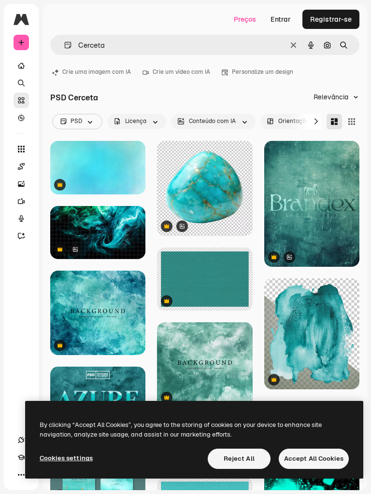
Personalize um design (262, 72)
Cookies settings (66, 458)
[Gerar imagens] (21, 184)
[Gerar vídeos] (21, 201)
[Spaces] (21, 166)
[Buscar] (21, 83)
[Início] (21, 65)
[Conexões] (21, 440)
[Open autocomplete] (64, 45)
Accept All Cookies (313, 458)
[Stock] (21, 100)
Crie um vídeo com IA (181, 72)
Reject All (239, 458)
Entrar (281, 19)
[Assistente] (21, 236)
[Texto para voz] (21, 218)
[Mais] (21, 474)
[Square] (351, 121)
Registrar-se (331, 19)
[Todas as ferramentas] (21, 149)
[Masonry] (334, 121)
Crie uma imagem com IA (96, 72)
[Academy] (21, 457)
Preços (245, 19)
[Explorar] (21, 117)
